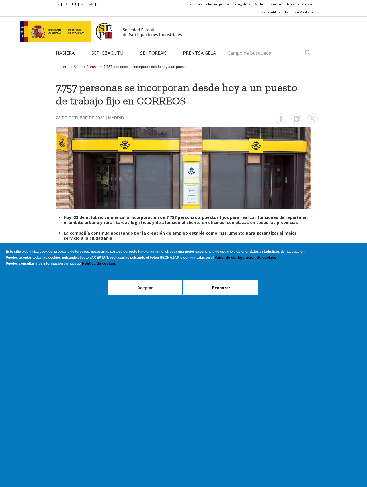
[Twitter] (312, 123)
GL (83, 4)
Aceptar (145, 287)
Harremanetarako (299, 4)
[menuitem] (58, 4)
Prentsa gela (199, 53)
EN (100, 4)
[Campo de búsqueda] (307, 53)
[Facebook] (281, 123)
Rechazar (221, 287)
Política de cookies (99, 263)
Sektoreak (153, 53)
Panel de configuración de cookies (245, 257)
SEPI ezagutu (107, 53)
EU (74, 4)
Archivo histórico (268, 4)
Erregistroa (241, 4)
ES (57, 4)
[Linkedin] (296, 123)
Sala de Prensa (86, 66)
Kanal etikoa (271, 12)
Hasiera (65, 53)
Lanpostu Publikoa (299, 12)
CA (65, 4)
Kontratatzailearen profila (209, 4)
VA (91, 4)
